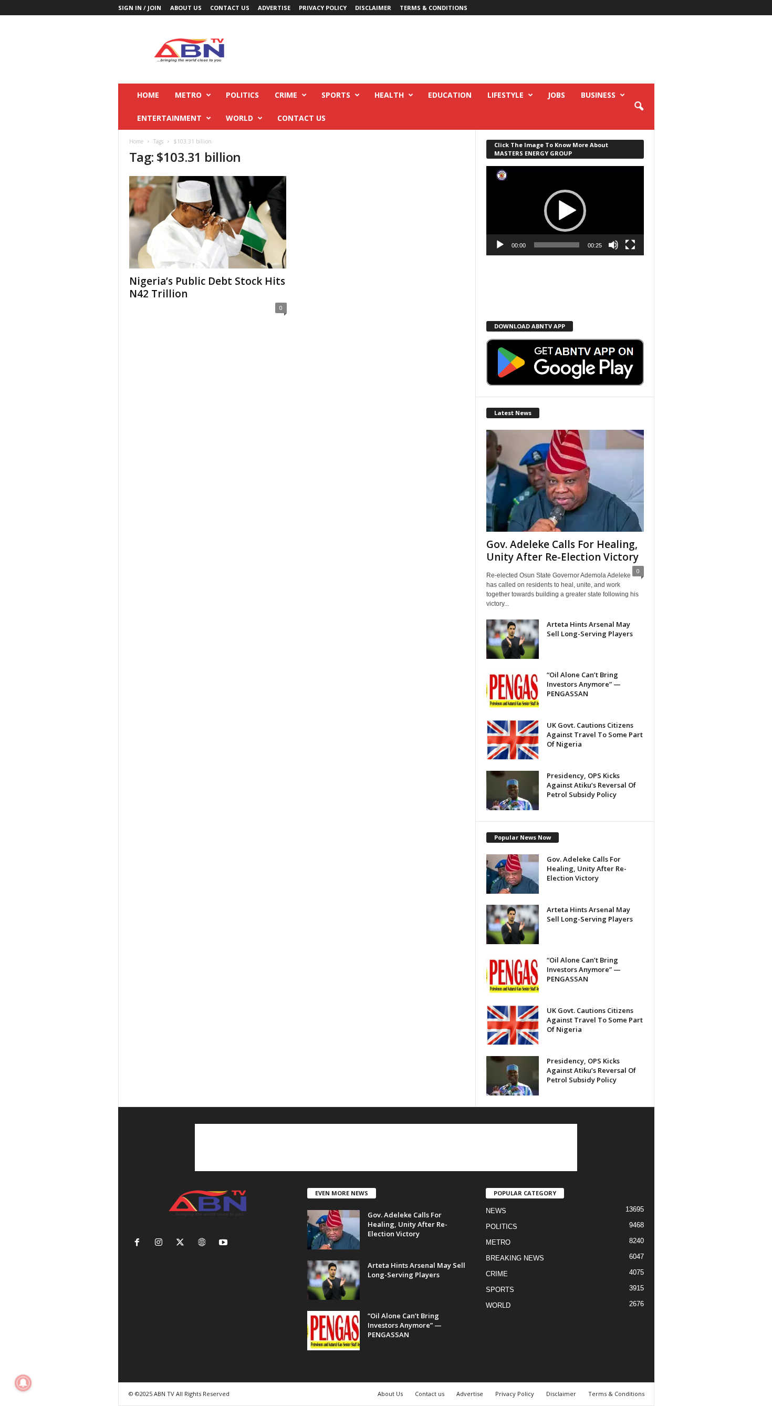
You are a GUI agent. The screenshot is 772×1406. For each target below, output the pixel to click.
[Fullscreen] (630, 245)
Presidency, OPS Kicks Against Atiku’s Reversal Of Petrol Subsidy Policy (591, 785)
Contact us (229, 8)
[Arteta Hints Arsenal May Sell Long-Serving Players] (512, 639)
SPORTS (335, 95)
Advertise (274, 8)
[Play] (500, 245)
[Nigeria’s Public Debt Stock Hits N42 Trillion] (208, 222)
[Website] (204, 1243)
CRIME (286, 95)
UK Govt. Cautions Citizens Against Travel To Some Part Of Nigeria (595, 734)
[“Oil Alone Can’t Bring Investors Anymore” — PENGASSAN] (512, 689)
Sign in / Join (139, 8)
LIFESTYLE (505, 95)
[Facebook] (139, 1243)
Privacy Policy (323, 8)
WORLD (239, 118)
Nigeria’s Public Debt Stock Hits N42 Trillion (207, 287)
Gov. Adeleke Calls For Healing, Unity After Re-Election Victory (562, 550)
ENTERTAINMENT (169, 118)
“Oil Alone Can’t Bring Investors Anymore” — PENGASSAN (584, 684)
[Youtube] (224, 1243)
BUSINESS (598, 95)
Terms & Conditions (433, 8)
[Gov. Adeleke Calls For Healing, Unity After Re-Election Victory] (565, 481)
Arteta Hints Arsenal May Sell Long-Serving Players (590, 628)
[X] (182, 1243)
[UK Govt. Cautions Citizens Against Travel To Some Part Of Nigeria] (512, 740)
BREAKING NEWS (515, 1258)
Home (148, 95)
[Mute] (613, 245)
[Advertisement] (463, 49)
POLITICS (242, 95)
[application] (565, 210)
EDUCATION (450, 95)
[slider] (556, 244)
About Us (186, 8)
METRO (188, 95)
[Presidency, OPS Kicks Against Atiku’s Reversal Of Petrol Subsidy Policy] (512, 790)
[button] (638, 106)
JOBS (556, 95)
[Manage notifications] (23, 1382)
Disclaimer (373, 8)
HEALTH (389, 95)
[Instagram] (161, 1243)
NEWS (496, 1211)
